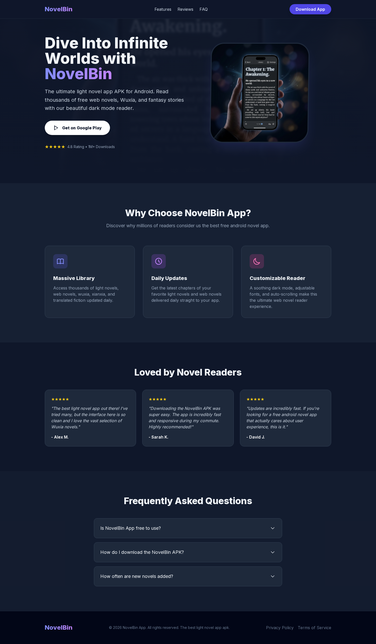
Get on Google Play (82, 127)
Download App (310, 9)
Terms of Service (314, 627)
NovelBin (58, 9)
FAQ (204, 9)
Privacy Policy (280, 627)
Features (162, 9)
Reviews (185, 9)
